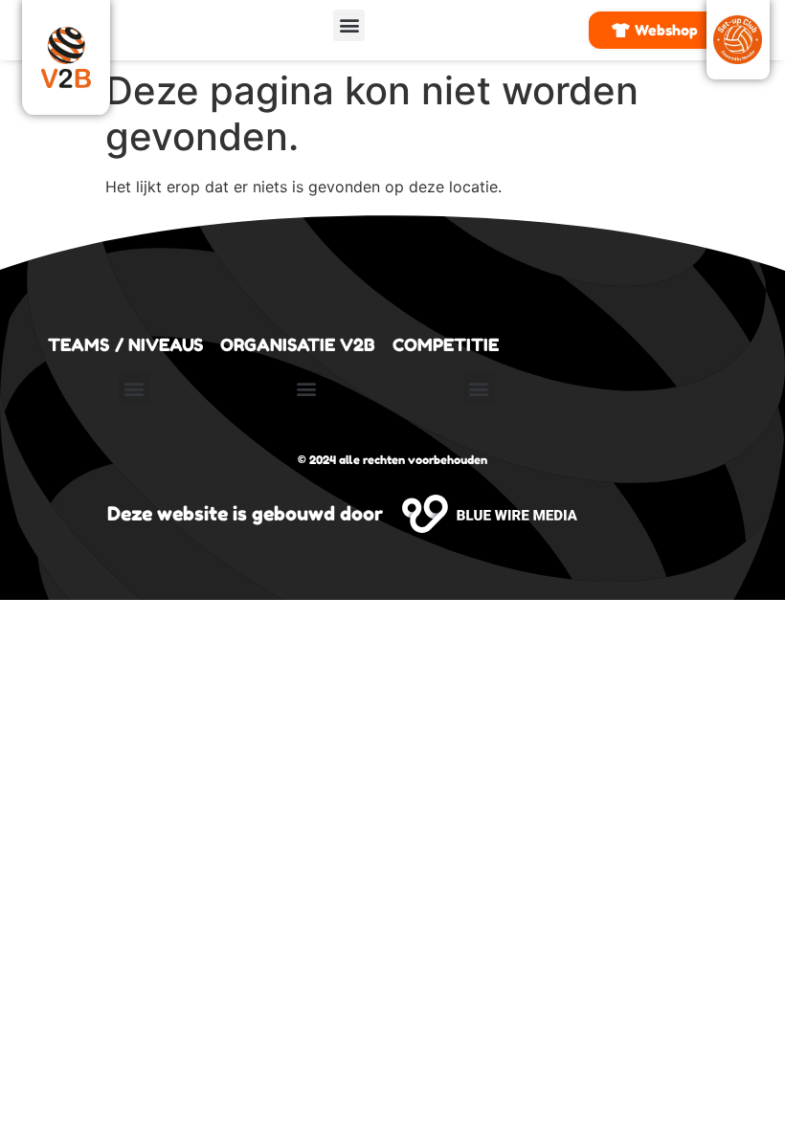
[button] (349, 25)
